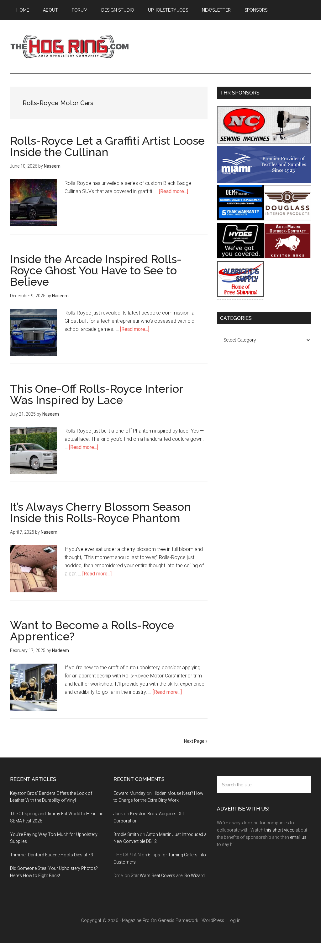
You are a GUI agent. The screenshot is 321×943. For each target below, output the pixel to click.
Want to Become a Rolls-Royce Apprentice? (92, 630)
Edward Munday (129, 793)
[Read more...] (173, 191)
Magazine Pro (136, 920)
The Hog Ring (69, 47)
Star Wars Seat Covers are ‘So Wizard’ (168, 875)
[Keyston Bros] (287, 257)
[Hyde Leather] (240, 257)
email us (298, 837)
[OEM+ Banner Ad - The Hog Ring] (240, 219)
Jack (118, 813)
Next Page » (196, 741)
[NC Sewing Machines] (264, 142)
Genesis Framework (178, 920)
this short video (279, 830)
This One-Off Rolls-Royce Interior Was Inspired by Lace (96, 394)
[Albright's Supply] (240, 295)
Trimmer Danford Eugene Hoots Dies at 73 (51, 854)
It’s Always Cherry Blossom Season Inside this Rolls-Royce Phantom (100, 512)
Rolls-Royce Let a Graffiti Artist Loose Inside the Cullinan (107, 146)
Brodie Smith (126, 834)
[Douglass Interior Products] (287, 219)
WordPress (213, 920)
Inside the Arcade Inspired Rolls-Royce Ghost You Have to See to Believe (96, 270)
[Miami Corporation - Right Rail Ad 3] (264, 181)
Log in (234, 920)
